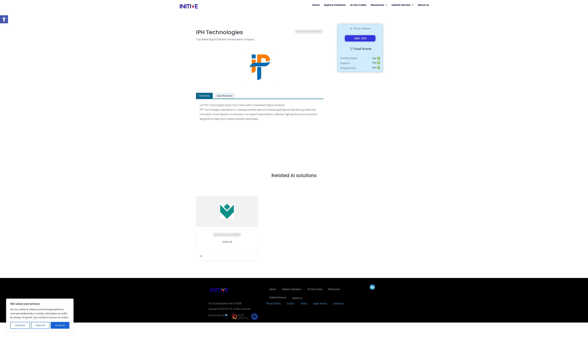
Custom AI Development (309, 31)
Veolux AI (227, 241)
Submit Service (401, 5)
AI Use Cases (358, 5)
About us (423, 5)
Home (316, 5)
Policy (304, 303)
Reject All (40, 325)
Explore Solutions (335, 5)
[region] (40, 315)
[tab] (204, 96)
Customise (20, 325)
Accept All (60, 325)
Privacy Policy (273, 303)
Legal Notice (320, 303)
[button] (4, 19)
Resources (377, 5)
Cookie (290, 303)
